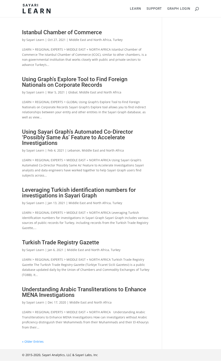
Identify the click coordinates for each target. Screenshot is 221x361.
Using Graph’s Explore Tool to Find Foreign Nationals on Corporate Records (74, 82)
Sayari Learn (35, 40)
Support (154, 9)
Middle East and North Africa (90, 40)
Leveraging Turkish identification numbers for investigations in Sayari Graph (79, 193)
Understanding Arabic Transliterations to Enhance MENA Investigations (84, 292)
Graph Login (178, 9)
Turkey (118, 40)
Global (72, 92)
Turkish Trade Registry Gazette (60, 242)
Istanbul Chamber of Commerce (62, 32)
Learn (135, 9)
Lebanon (74, 150)
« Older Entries (33, 341)
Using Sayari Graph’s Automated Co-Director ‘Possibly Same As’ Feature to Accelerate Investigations (77, 137)
